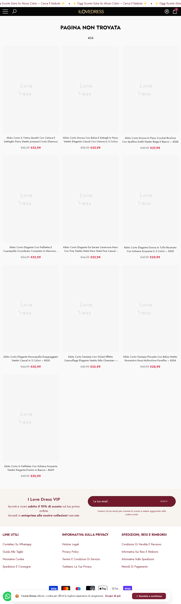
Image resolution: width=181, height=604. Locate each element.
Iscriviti (164, 501)
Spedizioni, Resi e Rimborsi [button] (144, 534)
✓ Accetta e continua (149, 596)
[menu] (5, 11)
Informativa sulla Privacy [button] (85, 534)
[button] (14, 11)
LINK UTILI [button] (11, 534)
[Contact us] (7, 596)
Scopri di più (113, 596)
